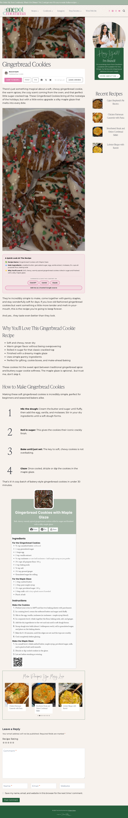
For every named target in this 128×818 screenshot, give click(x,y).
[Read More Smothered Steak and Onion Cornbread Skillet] (44, 695)
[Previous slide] (8, 698)
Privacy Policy (72, 810)
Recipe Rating (10, 739)
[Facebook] (109, 11)
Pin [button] (44, 529)
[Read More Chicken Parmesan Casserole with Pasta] (17, 695)
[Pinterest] (116, 11)
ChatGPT (33, 283)
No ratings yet (59, 80)
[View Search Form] (124, 11)
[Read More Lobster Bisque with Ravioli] (70, 695)
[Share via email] (50, 80)
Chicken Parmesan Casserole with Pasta (15, 707)
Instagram (61, 10)
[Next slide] (79, 698)
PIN (35, 80)
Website (65, 786)
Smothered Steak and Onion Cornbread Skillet (43, 708)
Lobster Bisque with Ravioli (69, 707)
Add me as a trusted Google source (43, 288)
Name (8, 786)
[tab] (38, 715)
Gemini (44, 283)
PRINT (27, 80)
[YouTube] (119, 11)
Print (35, 529)
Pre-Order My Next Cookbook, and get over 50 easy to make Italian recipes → (39, 2)
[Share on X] (46, 80)
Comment (10, 751)
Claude (55, 283)
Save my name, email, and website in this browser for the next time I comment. (44, 793)
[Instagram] (112, 11)
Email (36, 786)
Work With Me (91, 10)
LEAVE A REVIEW (75, 80)
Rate (55, 529)
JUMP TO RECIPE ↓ (13, 80)
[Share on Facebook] (41, 80)
